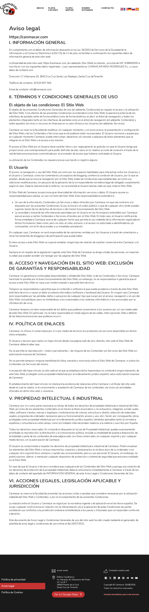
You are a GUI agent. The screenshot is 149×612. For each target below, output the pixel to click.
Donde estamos (87, 9)
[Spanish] (137, 9)
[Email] (136, 578)
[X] (110, 578)
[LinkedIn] (114, 578)
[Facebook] (106, 578)
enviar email (62, 570)
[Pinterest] (123, 578)
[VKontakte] (132, 578)
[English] (122, 9)
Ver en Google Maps (66, 594)
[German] (130, 9)
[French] (126, 9)
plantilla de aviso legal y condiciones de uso (33, 523)
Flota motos (70, 9)
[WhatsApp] (119, 578)
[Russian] (133, 9)
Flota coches (53, 9)
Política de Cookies (12, 592)
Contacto (107, 8)
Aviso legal (7, 586)
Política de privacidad (13, 579)
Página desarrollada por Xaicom (121, 594)
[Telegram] (128, 578)
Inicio (40, 8)
